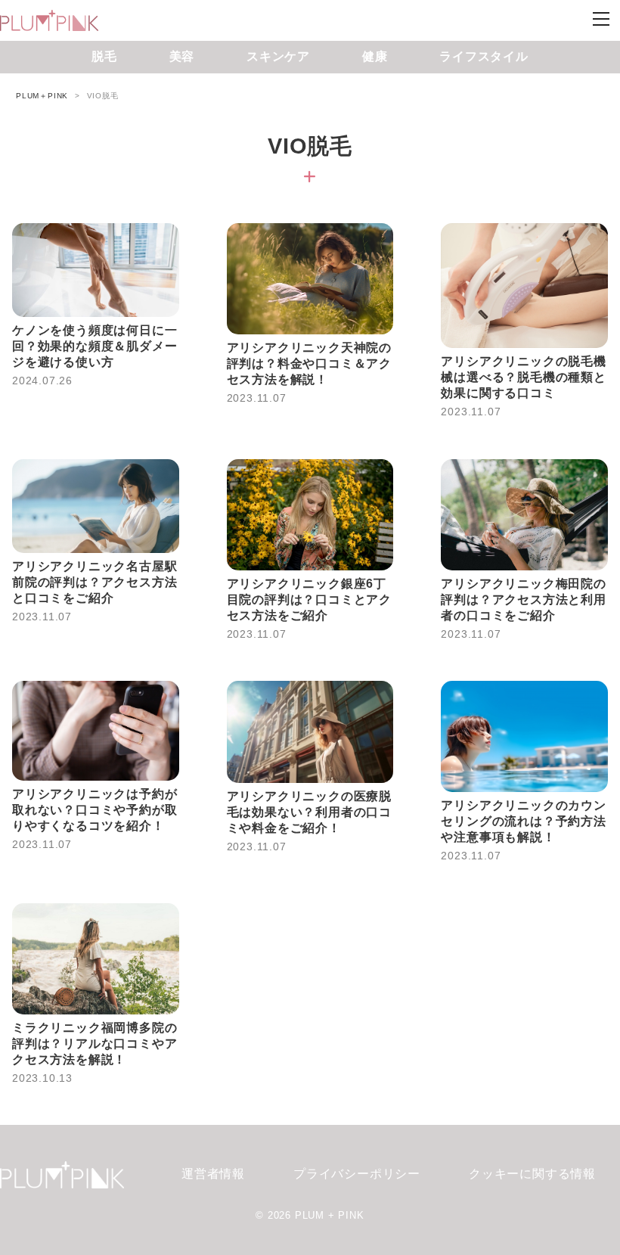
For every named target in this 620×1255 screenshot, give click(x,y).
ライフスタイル (484, 56)
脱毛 (104, 56)
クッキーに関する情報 (532, 1173)
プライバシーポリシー (356, 1173)
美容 (182, 56)
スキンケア (278, 56)
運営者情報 (213, 1173)
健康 (375, 56)
